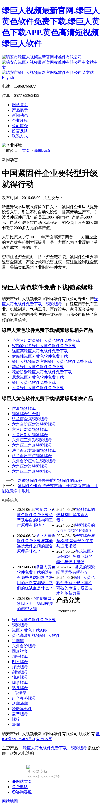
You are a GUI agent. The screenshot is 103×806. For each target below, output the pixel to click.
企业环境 (20, 120)
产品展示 (20, 110)
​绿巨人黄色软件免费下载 (34, 382)
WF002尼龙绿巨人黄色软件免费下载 (44, 346)
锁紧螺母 (54, 304)
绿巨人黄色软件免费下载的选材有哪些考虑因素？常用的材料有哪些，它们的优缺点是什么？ (36, 577)
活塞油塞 (20, 703)
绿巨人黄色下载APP (30, 630)
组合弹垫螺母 (24, 698)
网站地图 (10, 801)
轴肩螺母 (20, 677)
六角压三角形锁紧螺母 (32, 440)
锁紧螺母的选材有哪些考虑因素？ (75, 514)
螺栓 (16, 719)
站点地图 (44, 739)
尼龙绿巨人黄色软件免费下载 (38, 377)
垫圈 (16, 724)
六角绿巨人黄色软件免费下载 (38, 388)
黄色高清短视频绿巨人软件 (36, 635)
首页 (26, 150)
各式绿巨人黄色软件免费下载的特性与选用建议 (75, 556)
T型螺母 (19, 693)
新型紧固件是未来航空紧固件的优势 (50, 480)
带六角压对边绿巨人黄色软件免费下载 (46, 340)
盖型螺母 (20, 714)
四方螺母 (20, 662)
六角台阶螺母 (24, 646)
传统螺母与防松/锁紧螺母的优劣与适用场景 (75, 541)
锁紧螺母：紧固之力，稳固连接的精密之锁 (36, 603)
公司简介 (20, 126)
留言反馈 (20, 131)
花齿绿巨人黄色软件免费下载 (38, 367)
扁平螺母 (20, 656)
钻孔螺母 (20, 688)
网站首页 (20, 105)
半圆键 (18, 641)
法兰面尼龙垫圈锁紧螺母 (34, 450)
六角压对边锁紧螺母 (30, 429)
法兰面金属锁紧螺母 (30, 419)
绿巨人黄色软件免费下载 (34, 620)
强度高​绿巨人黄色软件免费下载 (40, 351)
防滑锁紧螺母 (24, 408)
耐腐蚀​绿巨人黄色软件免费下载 (40, 356)
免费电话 (20, 787)
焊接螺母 (20, 667)
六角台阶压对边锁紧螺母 (34, 424)
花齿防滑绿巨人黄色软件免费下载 (42, 372)
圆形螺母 (20, 682)
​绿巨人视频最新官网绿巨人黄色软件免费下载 (52, 361)
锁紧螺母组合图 (26, 414)
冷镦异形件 (22, 709)
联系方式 (20, 136)
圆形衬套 (20, 651)
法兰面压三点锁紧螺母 (32, 456)
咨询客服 (24, 792)
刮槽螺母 (20, 672)
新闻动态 (20, 115)
